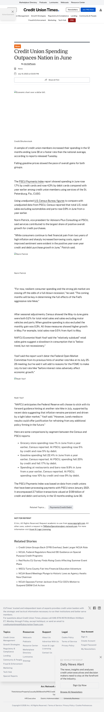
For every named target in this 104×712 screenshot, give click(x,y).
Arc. (28, 705)
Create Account (88, 641)
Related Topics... (38, 507)
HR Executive (30, 698)
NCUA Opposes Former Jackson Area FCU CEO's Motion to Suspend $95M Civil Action (48, 583)
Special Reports (10, 676)
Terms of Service (69, 641)
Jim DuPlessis (30, 64)
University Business (71, 698)
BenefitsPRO (44, 692)
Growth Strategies (11, 644)
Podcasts (43, 2)
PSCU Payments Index (31, 181)
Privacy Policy (68, 645)
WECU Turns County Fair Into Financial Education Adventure (50, 568)
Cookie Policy (68, 637)
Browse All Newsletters (71, 692)
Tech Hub (7, 672)
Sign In (84, 637)
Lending (7, 656)
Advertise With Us (50, 641)
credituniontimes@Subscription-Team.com (23, 624)
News (17, 46)
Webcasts (65, 2)
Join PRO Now (88, 10)
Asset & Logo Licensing (48, 647)
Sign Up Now (79, 685)
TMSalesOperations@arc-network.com (60, 526)
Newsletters (73, 10)
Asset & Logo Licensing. (40, 529)
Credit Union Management (9, 639)
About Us (46, 637)
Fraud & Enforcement (13, 664)
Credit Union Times (55, 693)
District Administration (50, 698)
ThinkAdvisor (16, 692)
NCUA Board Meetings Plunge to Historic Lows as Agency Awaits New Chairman (51, 575)
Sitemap (26, 661)
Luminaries (53, 2)
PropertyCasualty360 (30, 692)
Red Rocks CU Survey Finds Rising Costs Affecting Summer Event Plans (51, 562)
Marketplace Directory (28, 2)
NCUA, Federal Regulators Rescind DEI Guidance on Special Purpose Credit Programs (48, 554)
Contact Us (47, 653)
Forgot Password (88, 645)
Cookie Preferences (84, 705)
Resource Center (78, 2)
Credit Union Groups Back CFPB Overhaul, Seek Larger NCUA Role (53, 547)
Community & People (12, 660)
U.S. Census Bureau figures (49, 200)
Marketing (7, 668)
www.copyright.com (76, 523)
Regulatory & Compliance (9, 650)
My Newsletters (88, 649)
